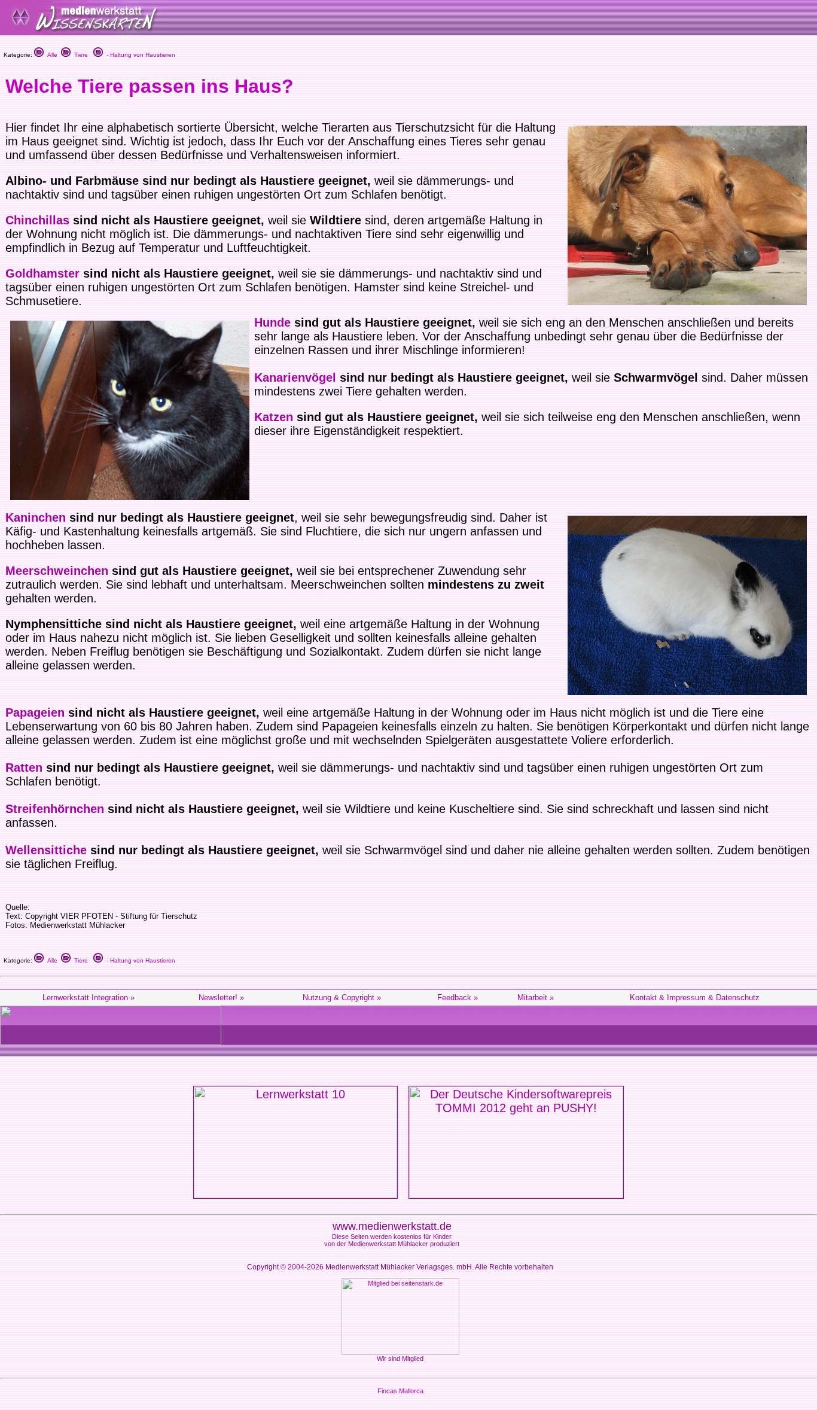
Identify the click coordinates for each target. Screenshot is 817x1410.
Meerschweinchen (56, 570)
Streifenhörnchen (54, 808)
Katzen (273, 417)
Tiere (79, 54)
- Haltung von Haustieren (139, 54)
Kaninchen (35, 517)
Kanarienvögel (295, 377)
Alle (50, 54)
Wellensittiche (46, 850)
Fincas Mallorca (400, 1390)
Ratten (23, 767)
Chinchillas (37, 220)
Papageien (35, 712)
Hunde (272, 322)
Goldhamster (42, 273)
